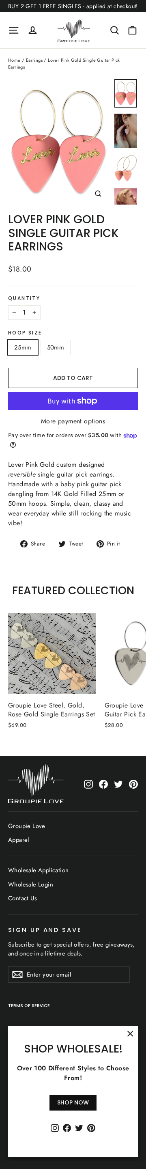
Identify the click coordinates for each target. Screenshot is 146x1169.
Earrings (34, 60)
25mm (23, 347)
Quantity (24, 298)
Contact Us (22, 898)
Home (14, 60)
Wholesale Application (38, 870)
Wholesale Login (30, 884)
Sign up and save (45, 930)
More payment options (73, 421)
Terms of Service (29, 1006)
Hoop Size (25, 333)
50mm (55, 347)
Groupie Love (26, 826)
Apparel (18, 839)
